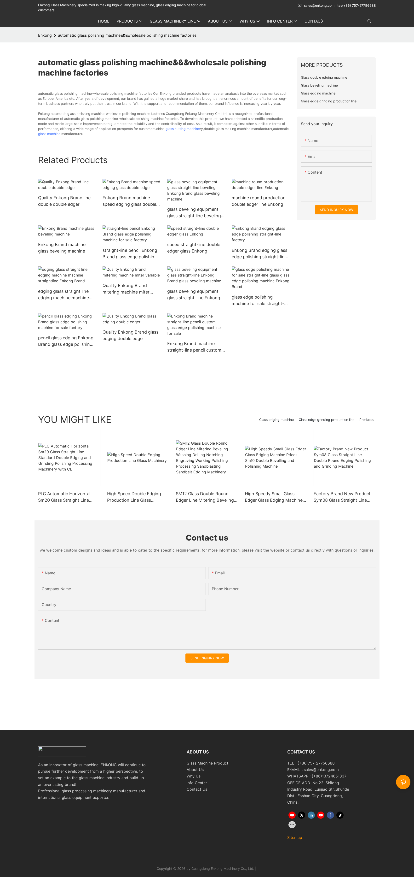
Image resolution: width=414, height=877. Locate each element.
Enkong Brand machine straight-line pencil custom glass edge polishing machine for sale (194, 347)
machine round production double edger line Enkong (259, 201)
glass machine (49, 134)
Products (366, 420)
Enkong (45, 35)
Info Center (197, 782)
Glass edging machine (276, 420)
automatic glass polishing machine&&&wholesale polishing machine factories (127, 35)
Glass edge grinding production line (326, 420)
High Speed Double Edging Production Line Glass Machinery (134, 497)
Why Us (194, 776)
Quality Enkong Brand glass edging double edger (130, 335)
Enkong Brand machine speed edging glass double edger (129, 201)
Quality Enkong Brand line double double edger (64, 201)
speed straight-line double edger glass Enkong (193, 247)
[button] (322, 21)
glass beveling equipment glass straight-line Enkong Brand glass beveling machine (193, 295)
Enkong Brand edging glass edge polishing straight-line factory (259, 254)
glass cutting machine (183, 129)
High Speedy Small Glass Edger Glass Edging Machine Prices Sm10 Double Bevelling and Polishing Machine (274, 497)
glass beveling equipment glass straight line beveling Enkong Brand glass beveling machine (194, 213)
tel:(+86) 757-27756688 (356, 5)
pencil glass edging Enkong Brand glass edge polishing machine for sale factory (65, 341)
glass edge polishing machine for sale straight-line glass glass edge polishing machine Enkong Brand (258, 300)
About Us (195, 769)
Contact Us (197, 789)
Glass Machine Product (207, 763)
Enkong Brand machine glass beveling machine (62, 247)
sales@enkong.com (319, 5)
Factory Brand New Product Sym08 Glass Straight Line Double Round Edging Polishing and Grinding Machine (342, 497)
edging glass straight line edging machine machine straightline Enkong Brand (64, 295)
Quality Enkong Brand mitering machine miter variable (126, 289)
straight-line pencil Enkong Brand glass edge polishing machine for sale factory (130, 254)
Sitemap (294, 837)
